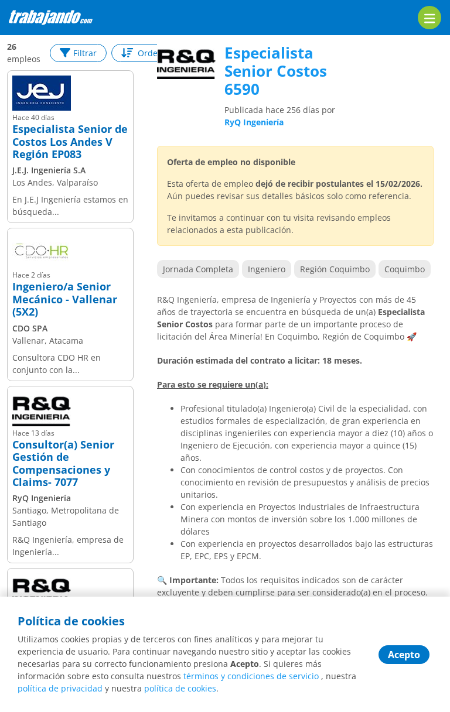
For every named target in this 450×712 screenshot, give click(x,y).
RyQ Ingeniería (254, 122)
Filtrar (85, 53)
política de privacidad (60, 688)
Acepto (404, 654)
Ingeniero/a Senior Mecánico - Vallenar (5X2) (64, 299)
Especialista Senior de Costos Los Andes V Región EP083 (70, 142)
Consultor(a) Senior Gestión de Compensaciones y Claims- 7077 (63, 464)
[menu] (429, 17)
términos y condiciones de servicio (251, 676)
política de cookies (180, 688)
